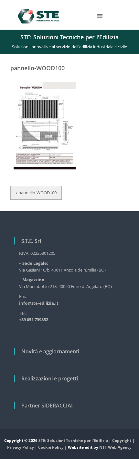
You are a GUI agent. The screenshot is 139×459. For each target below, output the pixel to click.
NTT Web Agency (115, 447)
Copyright (121, 440)
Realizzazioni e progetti (49, 378)
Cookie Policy (51, 447)
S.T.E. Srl (31, 240)
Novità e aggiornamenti (50, 351)
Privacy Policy (20, 447)
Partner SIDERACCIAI (47, 405)
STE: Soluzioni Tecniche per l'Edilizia (73, 440)
